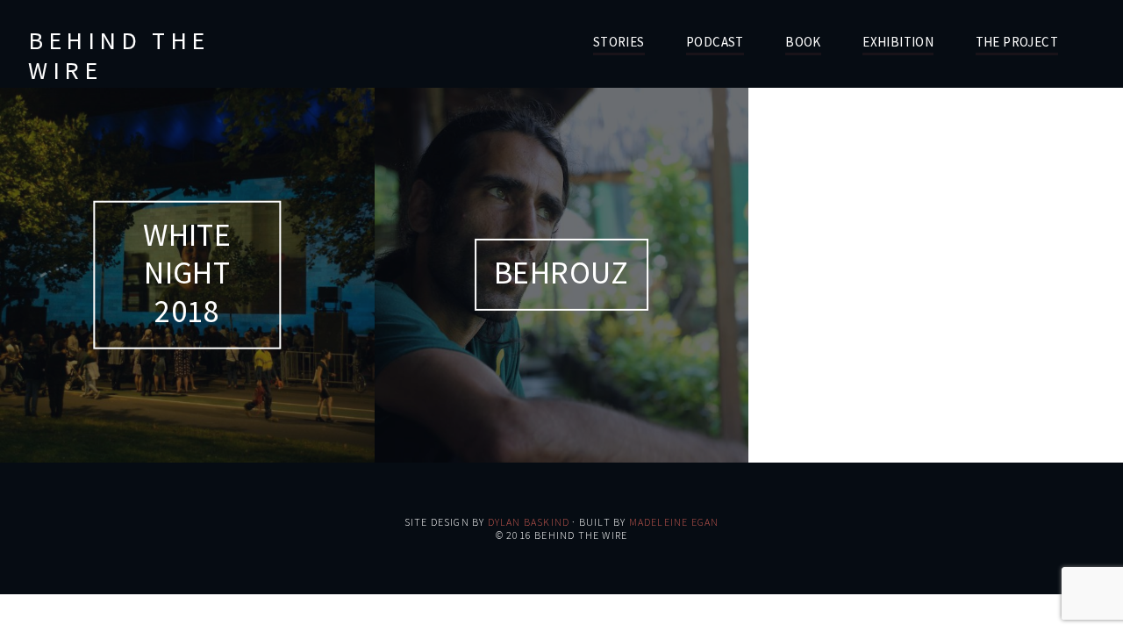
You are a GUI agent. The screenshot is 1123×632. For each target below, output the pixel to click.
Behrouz (561, 272)
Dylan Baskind (529, 521)
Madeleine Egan (674, 521)
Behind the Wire (119, 55)
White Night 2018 (187, 272)
